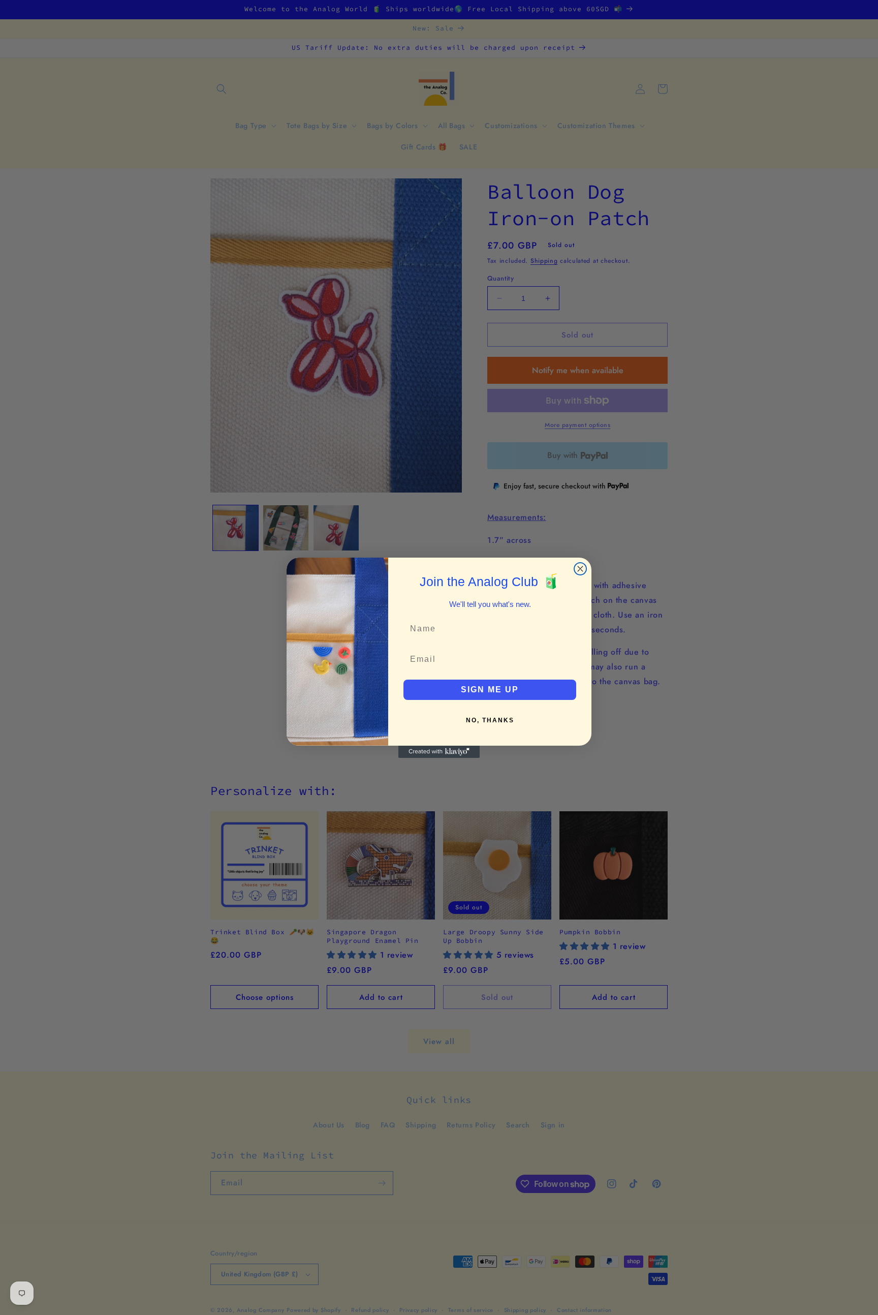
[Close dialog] (580, 569)
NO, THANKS (490, 720)
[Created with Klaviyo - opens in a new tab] (439, 752)
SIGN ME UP (490, 689)
